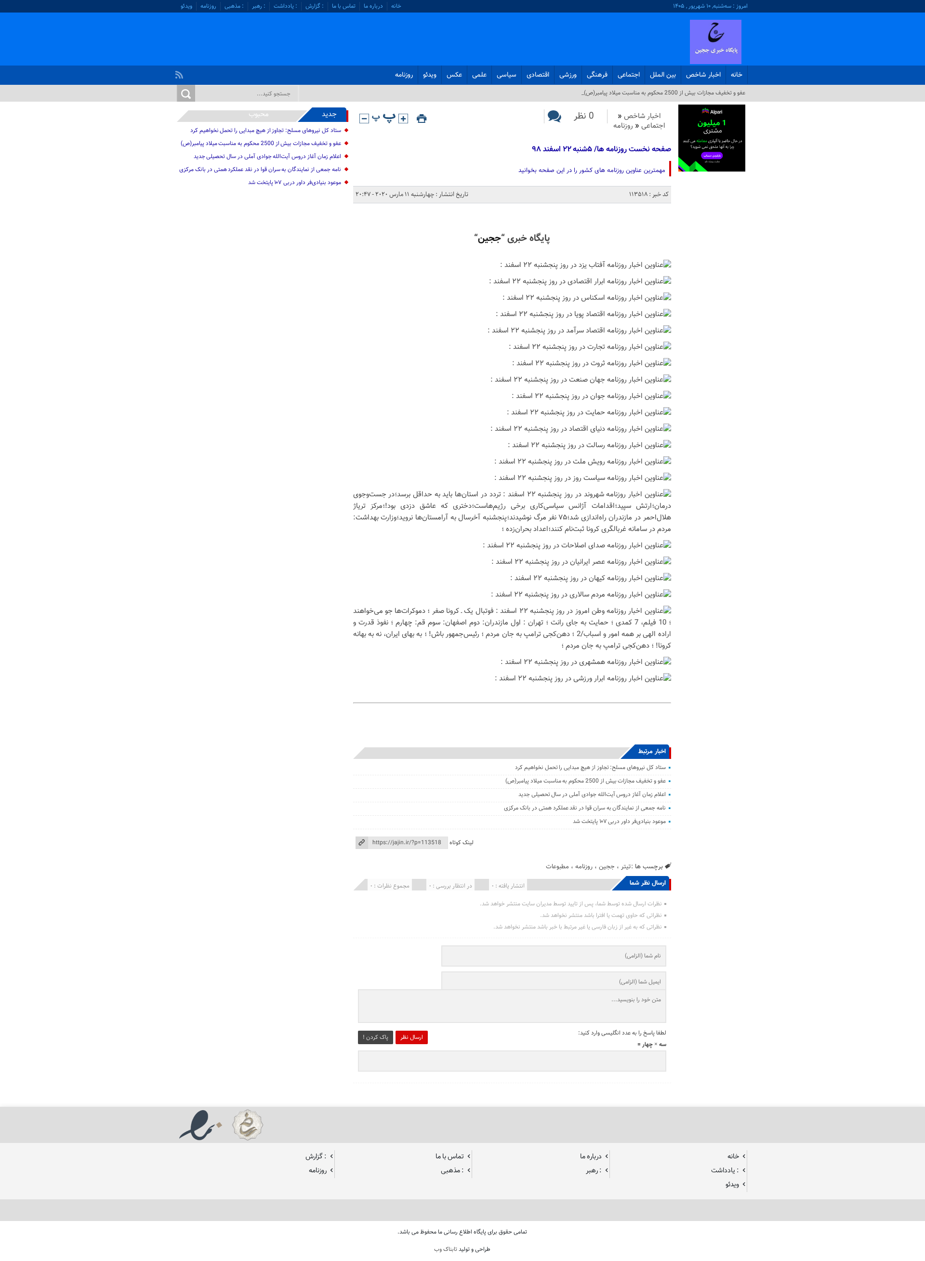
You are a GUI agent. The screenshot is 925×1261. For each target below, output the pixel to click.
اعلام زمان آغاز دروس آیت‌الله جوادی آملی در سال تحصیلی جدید (592, 794)
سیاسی (506, 75)
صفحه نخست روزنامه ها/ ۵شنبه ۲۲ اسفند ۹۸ (601, 150)
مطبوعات (557, 867)
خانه (396, 6)
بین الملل (663, 75)
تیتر (626, 867)
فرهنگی (597, 75)
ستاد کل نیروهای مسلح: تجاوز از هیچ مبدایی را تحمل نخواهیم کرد (590, 767)
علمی (479, 75)
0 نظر (584, 116)
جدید (329, 114)
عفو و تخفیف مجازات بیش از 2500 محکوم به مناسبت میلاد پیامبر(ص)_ (663, 93)
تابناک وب (445, 1249)
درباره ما (373, 6)
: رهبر (258, 6)
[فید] (180, 72)
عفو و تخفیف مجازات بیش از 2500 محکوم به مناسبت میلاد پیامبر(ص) (585, 781)
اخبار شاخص (703, 75)
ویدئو (186, 6)
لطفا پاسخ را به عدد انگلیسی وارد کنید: (622, 1033)
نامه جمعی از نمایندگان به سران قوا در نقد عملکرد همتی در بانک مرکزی (584, 808)
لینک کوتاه (461, 842)
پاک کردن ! (375, 1037)
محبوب (259, 114)
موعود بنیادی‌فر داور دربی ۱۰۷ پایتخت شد (619, 821)
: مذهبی (234, 6)
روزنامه (208, 6)
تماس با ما (344, 6)
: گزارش (314, 6)
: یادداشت (285, 6)
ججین (489, 238)
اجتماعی (629, 75)
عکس (454, 75)
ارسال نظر (411, 1037)
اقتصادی (538, 75)
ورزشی (568, 75)
